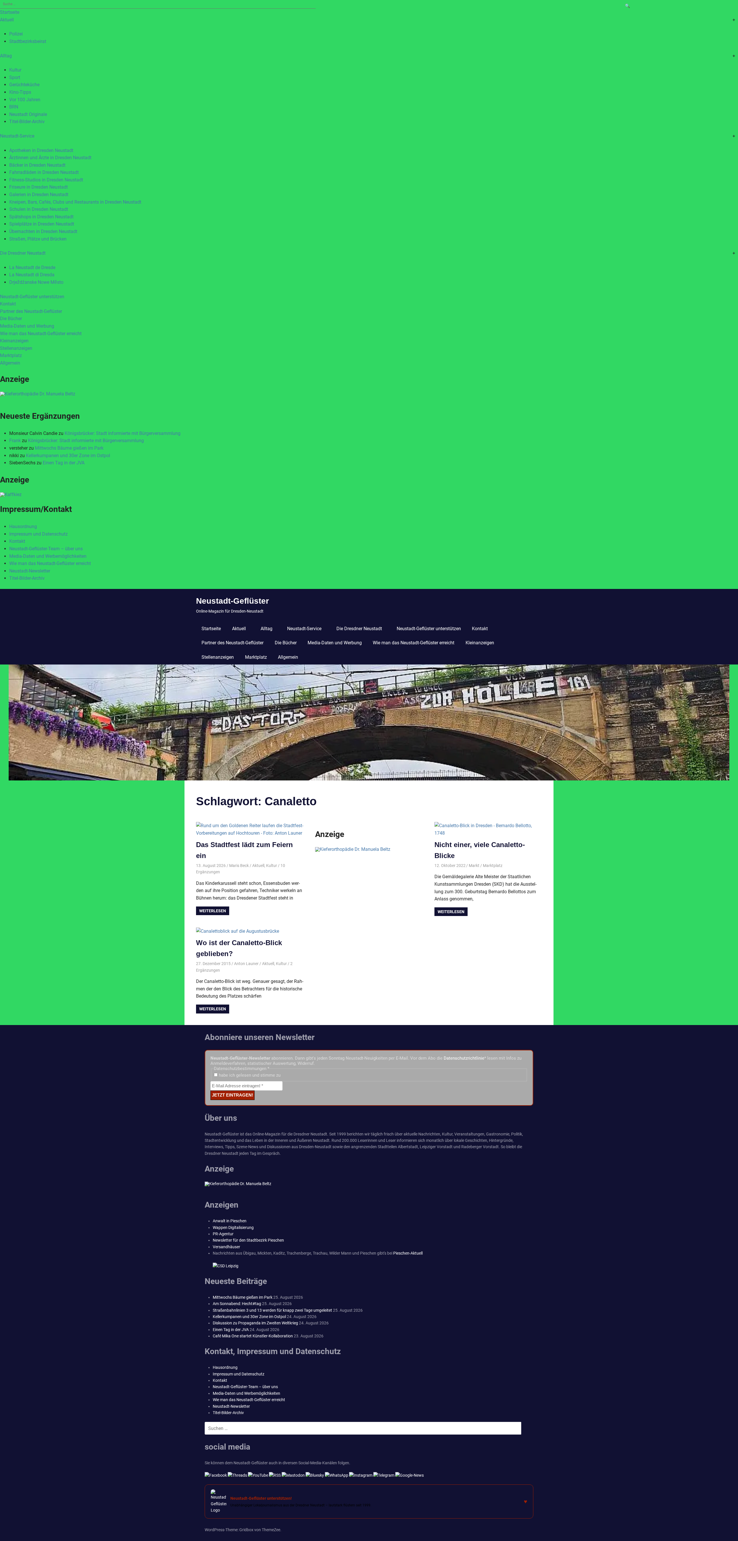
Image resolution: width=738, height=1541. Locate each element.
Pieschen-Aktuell (408, 1253)
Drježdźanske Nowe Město (36, 282)
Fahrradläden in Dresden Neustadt (44, 172)
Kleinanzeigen (14, 341)
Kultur (15, 70)
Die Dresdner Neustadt (23, 253)
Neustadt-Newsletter (29, 571)
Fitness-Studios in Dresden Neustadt (46, 180)
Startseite (9, 12)
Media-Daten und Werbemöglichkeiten (47, 556)
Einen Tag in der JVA (63, 463)
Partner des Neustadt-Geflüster (31, 311)
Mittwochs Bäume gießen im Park (69, 448)
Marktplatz (11, 355)
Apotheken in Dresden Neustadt (41, 150)
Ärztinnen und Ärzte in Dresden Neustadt (50, 157)
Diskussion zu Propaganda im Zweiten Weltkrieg (255, 1323)
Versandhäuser (226, 1247)
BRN (13, 107)
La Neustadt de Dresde (32, 267)
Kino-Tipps (20, 92)
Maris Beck (239, 865)
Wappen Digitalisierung (233, 1227)
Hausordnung (23, 526)
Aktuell (7, 19)
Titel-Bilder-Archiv (27, 121)
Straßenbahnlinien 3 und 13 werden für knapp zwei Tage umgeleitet (272, 1310)
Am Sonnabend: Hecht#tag (237, 1303)
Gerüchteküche (24, 84)
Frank (15, 440)
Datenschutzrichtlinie (464, 1058)
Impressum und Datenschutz (38, 534)
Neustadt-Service (17, 136)
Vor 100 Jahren (24, 99)
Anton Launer (246, 963)
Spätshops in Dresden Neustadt (41, 216)
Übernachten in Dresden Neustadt (43, 231)
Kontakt (8, 304)
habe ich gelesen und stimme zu (249, 1075)
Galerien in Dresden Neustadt (38, 194)
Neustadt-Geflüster (232, 600)
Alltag (6, 56)
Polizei (16, 34)
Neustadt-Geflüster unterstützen (32, 296)
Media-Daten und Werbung (27, 326)
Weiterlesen (212, 911)
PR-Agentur (223, 1234)
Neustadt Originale (28, 114)
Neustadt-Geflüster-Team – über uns (46, 548)
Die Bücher (11, 318)
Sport (14, 77)
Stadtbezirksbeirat (27, 41)
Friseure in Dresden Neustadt (38, 187)
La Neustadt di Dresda (31, 274)
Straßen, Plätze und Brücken (38, 239)
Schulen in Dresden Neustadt (38, 209)
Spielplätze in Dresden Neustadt (41, 224)
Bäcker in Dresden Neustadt (37, 165)
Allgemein (10, 363)
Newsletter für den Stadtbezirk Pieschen (248, 1240)
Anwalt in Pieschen (229, 1221)
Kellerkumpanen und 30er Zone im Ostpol (68, 455)
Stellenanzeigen (16, 348)
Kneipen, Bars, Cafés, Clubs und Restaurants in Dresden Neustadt (75, 202)
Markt (474, 865)
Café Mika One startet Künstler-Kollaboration (253, 1336)
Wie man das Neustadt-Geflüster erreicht (41, 333)
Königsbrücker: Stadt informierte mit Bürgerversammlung (122, 433)
